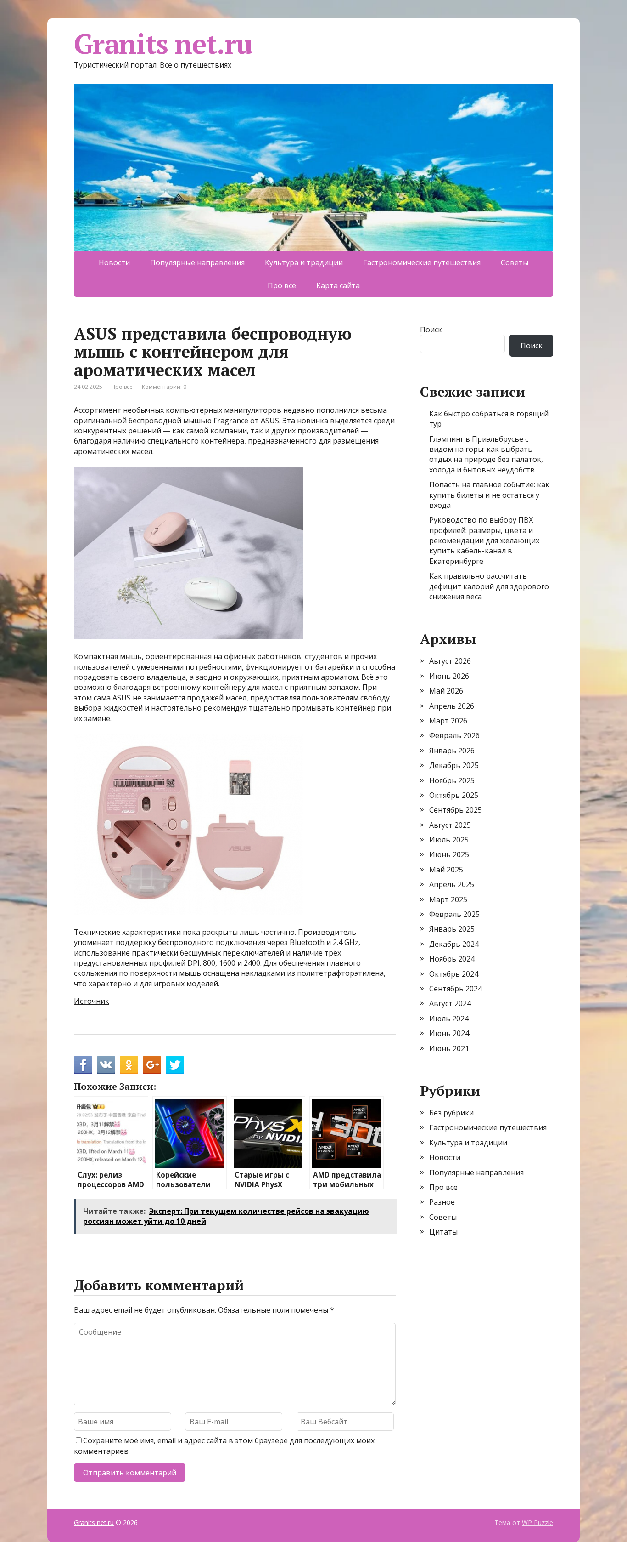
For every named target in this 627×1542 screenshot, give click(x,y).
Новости (114, 262)
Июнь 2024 (449, 1033)
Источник (91, 1001)
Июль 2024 (449, 1018)
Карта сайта (338, 285)
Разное (442, 1202)
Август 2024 (450, 1003)
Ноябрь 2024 (452, 959)
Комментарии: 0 (164, 387)
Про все (282, 285)
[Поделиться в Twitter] (175, 1065)
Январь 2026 (452, 750)
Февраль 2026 (454, 735)
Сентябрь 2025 (455, 810)
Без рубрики (451, 1113)
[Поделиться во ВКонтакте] (106, 1065)
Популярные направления (197, 262)
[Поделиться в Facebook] (83, 1065)
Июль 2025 (449, 840)
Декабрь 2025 (454, 765)
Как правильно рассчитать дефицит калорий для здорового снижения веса (489, 586)
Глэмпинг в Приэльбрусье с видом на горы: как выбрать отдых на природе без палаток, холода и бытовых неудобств (486, 454)
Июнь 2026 (449, 676)
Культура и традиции (304, 262)
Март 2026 (448, 721)
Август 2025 (450, 825)
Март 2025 (448, 899)
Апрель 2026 (451, 706)
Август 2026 (450, 661)
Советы (514, 262)
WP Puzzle (537, 1522)
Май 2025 (446, 870)
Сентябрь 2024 (455, 989)
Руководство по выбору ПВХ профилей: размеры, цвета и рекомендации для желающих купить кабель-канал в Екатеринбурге (484, 540)
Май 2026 (446, 691)
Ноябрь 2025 (452, 780)
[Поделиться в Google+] (152, 1065)
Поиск (431, 329)
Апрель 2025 (451, 884)
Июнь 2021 (449, 1048)
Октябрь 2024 (453, 974)
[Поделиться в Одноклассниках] (129, 1065)
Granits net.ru (163, 43)
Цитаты (443, 1232)
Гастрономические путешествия (422, 262)
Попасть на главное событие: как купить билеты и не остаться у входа (489, 494)
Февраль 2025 (454, 914)
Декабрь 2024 (454, 944)
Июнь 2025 (449, 854)
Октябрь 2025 (453, 795)
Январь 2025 (452, 929)
